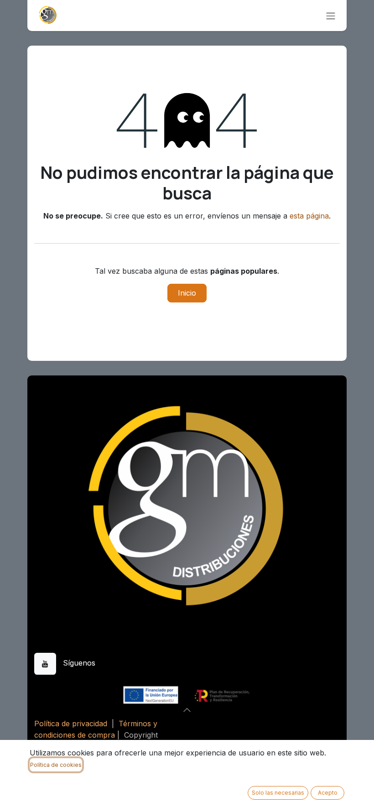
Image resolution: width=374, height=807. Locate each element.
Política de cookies (56, 764)
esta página (309, 215)
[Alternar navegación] (331, 15)
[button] (187, 710)
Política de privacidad (70, 723)
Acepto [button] (328, 792)
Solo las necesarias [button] (278, 792)
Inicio (187, 292)
